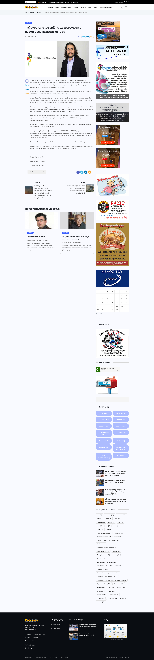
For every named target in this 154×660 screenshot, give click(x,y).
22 (112, 306)
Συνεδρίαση (118, 584)
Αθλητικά (121, 413)
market (111, 522)
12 (97, 302)
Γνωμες (95, 7)
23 (117, 306)
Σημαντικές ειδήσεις (103, 584)
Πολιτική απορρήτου (40, 657)
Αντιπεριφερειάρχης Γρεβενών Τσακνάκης (109, 536)
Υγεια (89, 7)
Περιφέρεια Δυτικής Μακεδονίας (107, 576)
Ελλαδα (50, 7)
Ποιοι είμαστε (56, 625)
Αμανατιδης (118, 533)
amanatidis (110, 515)
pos (108, 526)
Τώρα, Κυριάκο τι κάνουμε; (36, 237)
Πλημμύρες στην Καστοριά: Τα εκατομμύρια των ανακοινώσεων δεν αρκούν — (116, 501)
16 (117, 302)
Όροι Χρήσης (28, 657)
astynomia (121, 515)
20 (102, 306)
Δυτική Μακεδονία (103, 555)
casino (104, 413)
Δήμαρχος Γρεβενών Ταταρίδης (106, 547)
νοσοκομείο (114, 594)
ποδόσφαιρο (112, 598)
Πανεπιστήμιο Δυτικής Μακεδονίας (107, 573)
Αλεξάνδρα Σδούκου (103, 533)
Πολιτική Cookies (53, 657)
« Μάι (97, 319)
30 (117, 310)
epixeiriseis (119, 518)
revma (100, 529)
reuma (116, 526)
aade (99, 515)
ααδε (111, 587)
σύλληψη (100, 602)
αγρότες (121, 587)
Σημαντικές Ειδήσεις (120, 448)
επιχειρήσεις (101, 594)
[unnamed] (112, 112)
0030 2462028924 (32, 638)
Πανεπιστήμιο (102, 569)
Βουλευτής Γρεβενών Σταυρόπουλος (108, 540)
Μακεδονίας (102, 565)
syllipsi (109, 529)
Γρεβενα (75, 7)
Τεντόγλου (101, 587)
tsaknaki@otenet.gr (32, 641)
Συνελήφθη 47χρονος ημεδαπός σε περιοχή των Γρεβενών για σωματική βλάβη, (116, 492)
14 (107, 302)
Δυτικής (117, 555)
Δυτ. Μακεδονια (66, 7)
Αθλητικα (83, 7)
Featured (101, 522)
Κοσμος (57, 7)
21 (107, 306)
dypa (99, 518)
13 (102, 302)
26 (98, 310)
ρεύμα (123, 598)
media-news (31, 240)
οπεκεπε (100, 598)
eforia (108, 518)
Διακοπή (116, 551)
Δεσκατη (120, 426)
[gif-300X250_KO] (108, 32)
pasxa (99, 526)
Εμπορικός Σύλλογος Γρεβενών (106, 562)
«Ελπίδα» (31, 172)
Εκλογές (101, 558)
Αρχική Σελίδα (29, 12)
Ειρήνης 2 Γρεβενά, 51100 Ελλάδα (35, 635)
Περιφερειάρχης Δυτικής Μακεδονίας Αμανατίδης (111, 580)
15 (112, 302)
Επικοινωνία (56, 628)
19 (97, 306)
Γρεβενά (101, 544)
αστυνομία (101, 591)
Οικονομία (104, 447)
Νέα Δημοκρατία (115, 565)
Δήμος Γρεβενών (103, 551)
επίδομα (112, 591)
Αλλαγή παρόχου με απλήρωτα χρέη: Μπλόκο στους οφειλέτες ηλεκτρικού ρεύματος (115, 473)
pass (120, 522)
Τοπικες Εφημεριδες (105, 7)
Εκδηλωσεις (121, 432)
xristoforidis (41, 172)
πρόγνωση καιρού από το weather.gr (116, 639)
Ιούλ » (101, 319)
